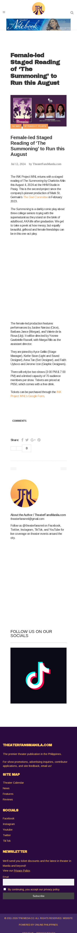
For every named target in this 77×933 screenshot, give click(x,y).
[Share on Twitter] (27, 440)
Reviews (8, 799)
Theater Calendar (13, 782)
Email (6, 877)
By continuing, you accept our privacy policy (34, 889)
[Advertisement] (38, 278)
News (6, 788)
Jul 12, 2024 (18, 164)
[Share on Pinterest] (39, 440)
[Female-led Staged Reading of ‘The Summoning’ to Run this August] (38, 493)
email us (46, 765)
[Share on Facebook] (22, 440)
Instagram (9, 824)
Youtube (8, 829)
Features (8, 794)
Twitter (7, 835)
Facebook (8, 818)
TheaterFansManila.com (47, 164)
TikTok (7, 841)
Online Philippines (46, 925)
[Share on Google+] (33, 440)
